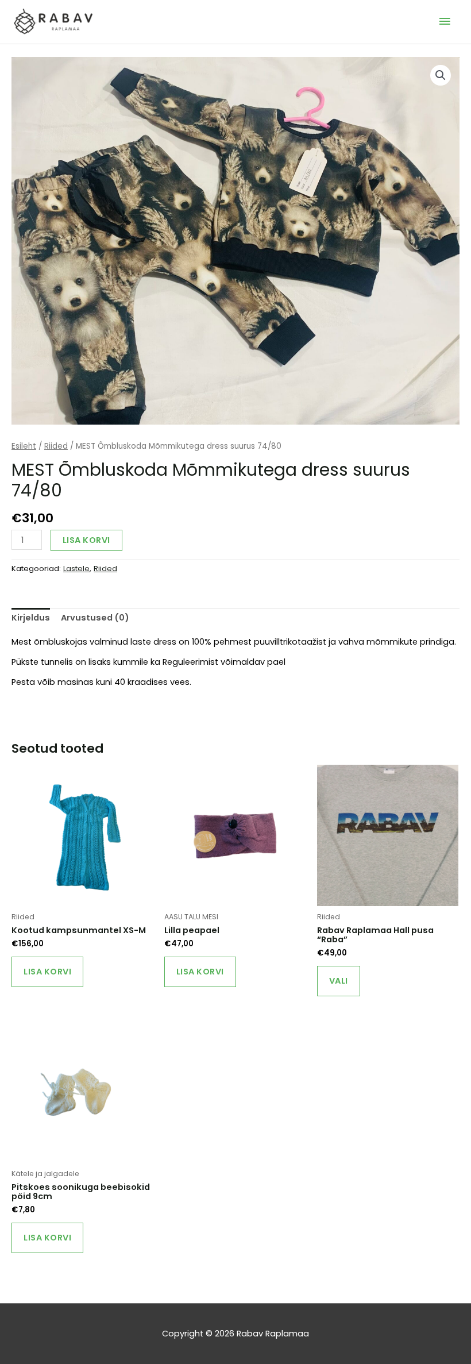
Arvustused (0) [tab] (95, 617)
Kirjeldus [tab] (30, 617)
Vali (338, 981)
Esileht (23, 446)
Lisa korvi (86, 540)
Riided (56, 446)
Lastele (76, 568)
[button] (440, 75)
